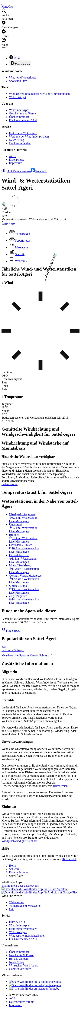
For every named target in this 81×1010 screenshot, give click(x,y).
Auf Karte (9, 223)
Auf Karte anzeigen (19, 171)
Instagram (55, 985)
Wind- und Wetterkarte (22, 77)
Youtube (54, 988)
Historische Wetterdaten (23, 133)
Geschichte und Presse (22, 113)
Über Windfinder (19, 116)
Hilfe (17, 58)
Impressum (15, 163)
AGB (12, 156)
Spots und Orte (18, 80)
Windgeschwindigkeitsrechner (19, 841)
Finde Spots (13, 630)
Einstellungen (22, 64)
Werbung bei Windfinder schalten (29, 136)
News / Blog (16, 140)
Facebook (41, 171)
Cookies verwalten (20, 143)
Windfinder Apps (19, 110)
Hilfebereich (60, 786)
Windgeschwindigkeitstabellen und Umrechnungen (39, 93)
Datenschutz (16, 159)
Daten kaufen (10, 484)
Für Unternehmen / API (23, 120)
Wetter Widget (17, 97)
